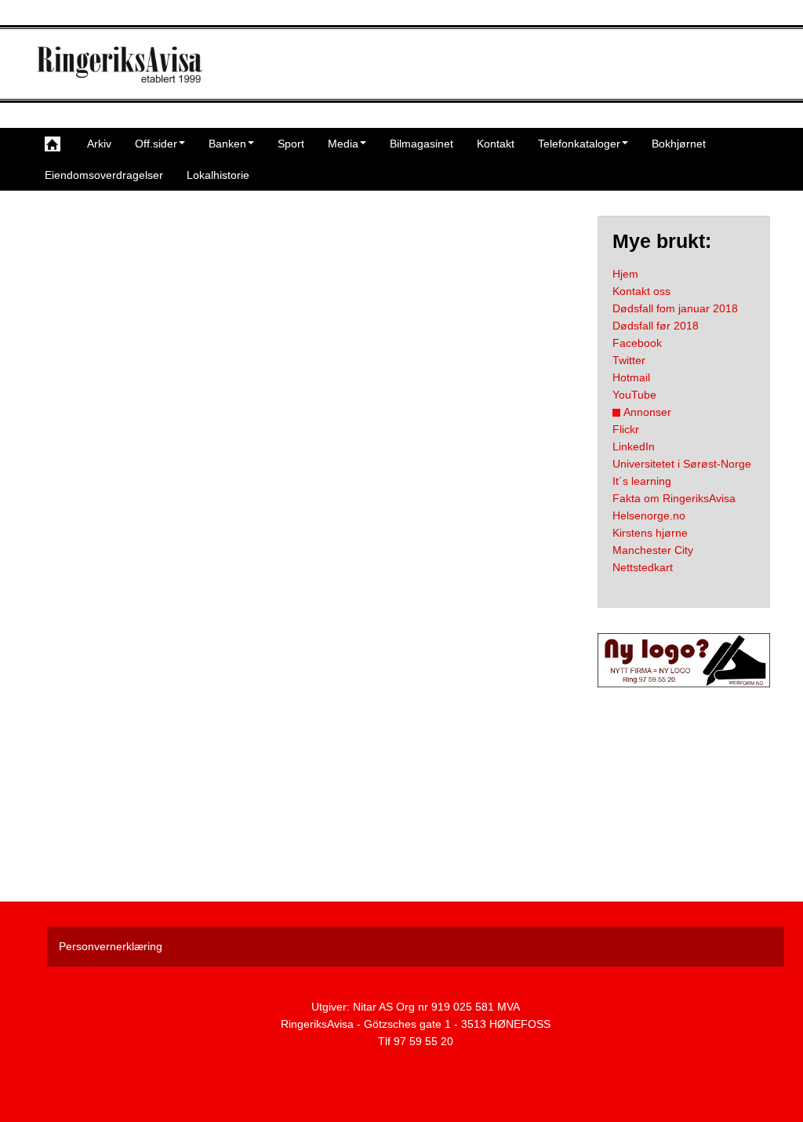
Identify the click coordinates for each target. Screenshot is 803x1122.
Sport (291, 143)
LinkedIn (633, 446)
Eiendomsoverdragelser (104, 175)
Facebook (637, 343)
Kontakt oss (641, 291)
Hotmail (631, 377)
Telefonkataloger (579, 143)
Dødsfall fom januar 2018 (675, 308)
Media (343, 143)
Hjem (625, 274)
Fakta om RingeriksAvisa (674, 498)
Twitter (628, 360)
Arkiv (99, 143)
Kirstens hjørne (650, 532)
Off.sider (156, 143)
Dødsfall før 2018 (655, 325)
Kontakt (495, 143)
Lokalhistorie (218, 175)
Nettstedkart (642, 567)
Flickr (625, 429)
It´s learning (641, 481)
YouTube (634, 394)
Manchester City (652, 550)
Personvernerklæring (110, 946)
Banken (227, 143)
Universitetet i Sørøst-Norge (681, 463)
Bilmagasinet (421, 143)
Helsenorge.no (648, 515)
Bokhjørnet (679, 143)
